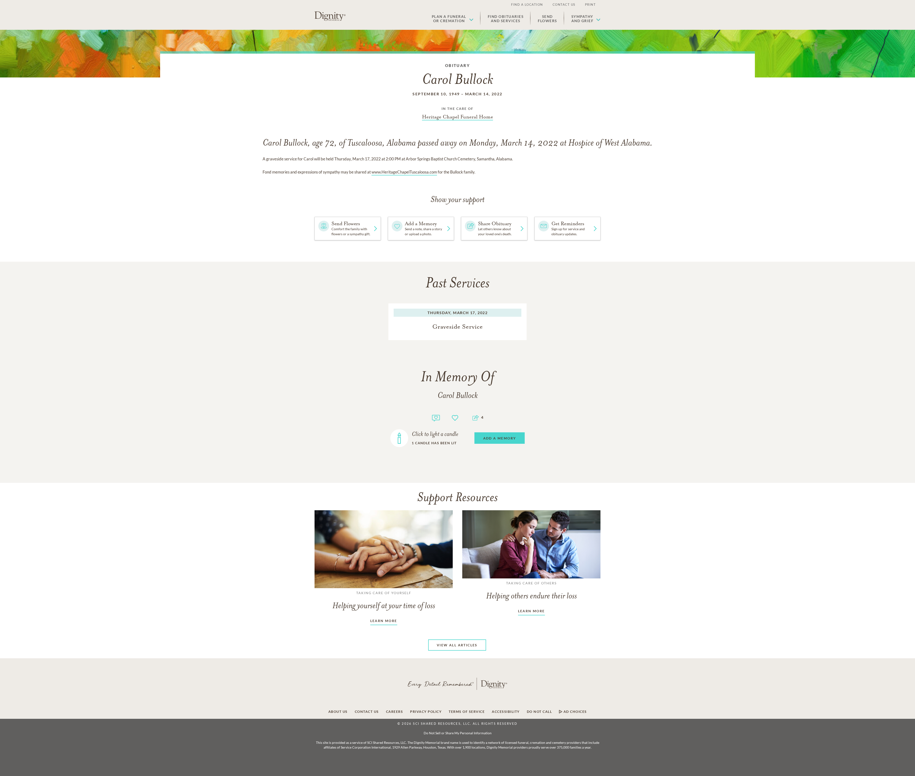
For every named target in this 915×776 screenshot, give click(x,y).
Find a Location (527, 4)
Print (590, 4)
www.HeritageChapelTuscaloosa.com (404, 171)
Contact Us (564, 4)
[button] (452, 18)
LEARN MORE (383, 621)
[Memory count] (436, 417)
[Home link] (330, 16)
